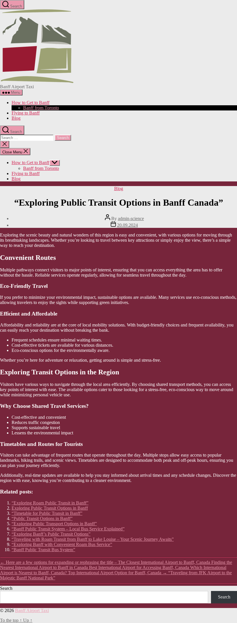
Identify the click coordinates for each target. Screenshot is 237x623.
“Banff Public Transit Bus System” (43, 549)
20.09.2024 (127, 225)
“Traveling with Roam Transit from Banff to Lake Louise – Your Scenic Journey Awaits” (93, 539)
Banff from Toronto (41, 107)
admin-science (131, 218)
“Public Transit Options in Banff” (42, 518)
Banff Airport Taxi (32, 610)
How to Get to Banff (30, 102)
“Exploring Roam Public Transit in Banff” (50, 502)
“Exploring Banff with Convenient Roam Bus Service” (62, 544)
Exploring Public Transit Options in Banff (50, 508)
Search (6, 588)
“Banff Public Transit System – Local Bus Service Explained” (68, 528)
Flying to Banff (26, 112)
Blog (16, 118)
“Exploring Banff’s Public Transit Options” (51, 534)
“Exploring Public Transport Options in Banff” (54, 523)
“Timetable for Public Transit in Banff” (47, 513)
